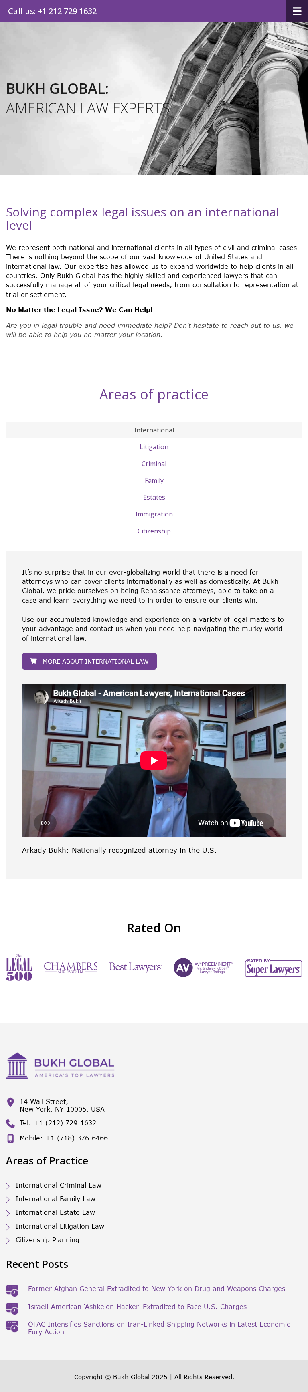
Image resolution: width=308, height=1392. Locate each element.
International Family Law (55, 1198)
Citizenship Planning (47, 1239)
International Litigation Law (60, 1226)
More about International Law (96, 661)
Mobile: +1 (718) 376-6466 (64, 1138)
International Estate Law (55, 1212)
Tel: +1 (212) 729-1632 (58, 1122)
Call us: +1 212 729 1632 (52, 11)
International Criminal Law (58, 1185)
